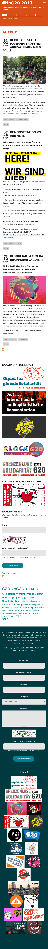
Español (10, 18)
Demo (18, 601)
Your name (24, 660)
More (5, 619)
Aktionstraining (31, 601)
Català (5, 15)
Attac (12, 616)
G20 (5, 120)
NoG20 (11, 120)
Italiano (39, 15)
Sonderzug (23, 610)
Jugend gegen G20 (23, 597)
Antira (19, 244)
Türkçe (16, 18)
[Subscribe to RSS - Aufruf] (24, 349)
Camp (39, 593)
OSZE (18, 616)
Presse (30, 593)
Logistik (6, 616)
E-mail (5, 525)
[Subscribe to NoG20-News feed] (24, 576)
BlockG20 (32, 589)
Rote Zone (12, 339)
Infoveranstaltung (12, 604)
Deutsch (32, 15)
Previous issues (9, 573)
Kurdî (4, 18)
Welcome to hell (9, 610)
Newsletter (8, 601)
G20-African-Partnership (20, 607)
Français (25, 15)
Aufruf (6, 124)
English (19, 15)
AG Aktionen (23, 339)
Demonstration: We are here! (26, 134)
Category (24, 696)
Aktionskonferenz (13, 593)
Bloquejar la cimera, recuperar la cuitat (27, 258)
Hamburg (7, 597)
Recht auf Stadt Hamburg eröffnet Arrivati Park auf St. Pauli (23, 45)
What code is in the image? (15, 548)
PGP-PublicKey (27, 643)
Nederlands (12, 15)
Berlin (26, 604)
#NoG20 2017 (17, 3)
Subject (24, 684)
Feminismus (33, 613)
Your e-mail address (24, 672)
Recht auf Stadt (22, 120)
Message (24, 708)
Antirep (32, 604)
